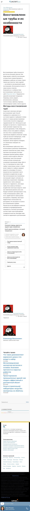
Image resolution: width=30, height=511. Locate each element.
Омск (21, 461)
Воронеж (11, 457)
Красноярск (15, 459)
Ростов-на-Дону (11, 464)
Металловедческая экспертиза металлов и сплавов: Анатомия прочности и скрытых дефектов (12, 367)
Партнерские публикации (9, 11)
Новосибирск (16, 461)
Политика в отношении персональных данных (13, 445)
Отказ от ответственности (9, 442)
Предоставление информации (10, 441)
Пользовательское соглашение (10, 444)
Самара (17, 464)
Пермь (4, 464)
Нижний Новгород (7, 461)
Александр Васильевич (18, 34)
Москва (21, 459)
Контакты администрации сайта (10, 448)
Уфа (4, 468)
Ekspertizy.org (6, 429)
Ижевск (23, 457)
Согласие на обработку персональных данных (13, 447)
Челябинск (8, 468)
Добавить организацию (8, 450)
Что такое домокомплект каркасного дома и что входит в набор (13, 357)
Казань (4, 459)
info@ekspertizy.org (5, 497)
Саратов (14, 466)
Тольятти (19, 466)
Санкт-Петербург (7, 466)
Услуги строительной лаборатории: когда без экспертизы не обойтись (13, 388)
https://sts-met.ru (11, 94)
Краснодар (9, 459)
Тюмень (23, 466)
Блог (4, 7)
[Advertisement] (15, 55)
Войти (27, 402)
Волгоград (5, 457)
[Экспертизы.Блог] (15, 2)
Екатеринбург (17, 457)
